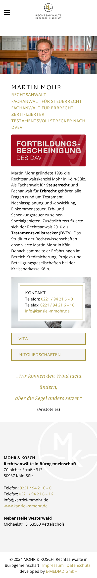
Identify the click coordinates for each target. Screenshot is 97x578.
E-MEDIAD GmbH (62, 571)
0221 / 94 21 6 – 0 (35, 488)
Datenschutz (78, 565)
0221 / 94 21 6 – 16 (36, 494)
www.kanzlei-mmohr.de (26, 506)
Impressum (53, 565)
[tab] (48, 339)
